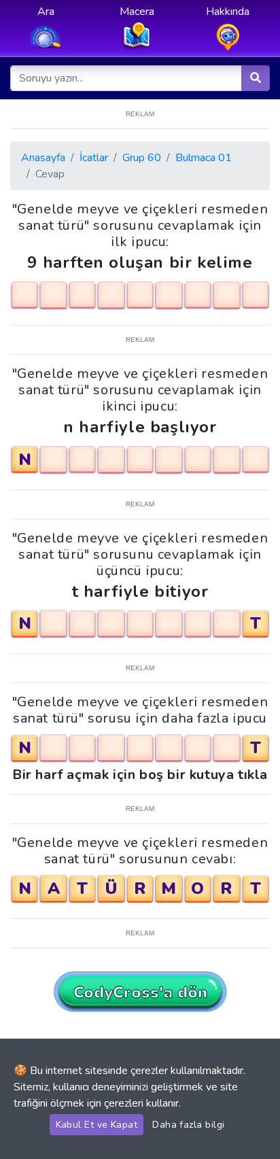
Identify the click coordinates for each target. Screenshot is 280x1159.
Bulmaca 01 (203, 157)
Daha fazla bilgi (188, 1124)
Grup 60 (141, 157)
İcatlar (94, 157)
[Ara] (255, 78)
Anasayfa (43, 157)
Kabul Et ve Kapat (97, 1124)
